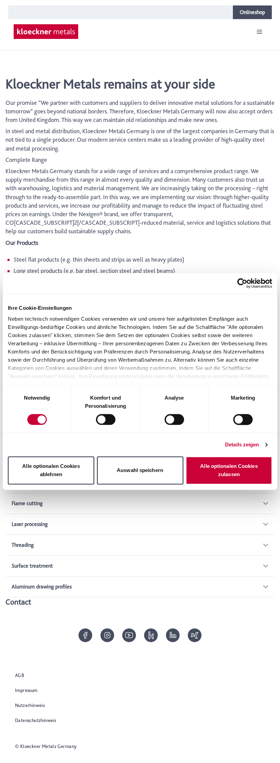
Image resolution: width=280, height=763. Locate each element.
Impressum (26, 690)
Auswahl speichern (140, 470)
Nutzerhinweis (30, 705)
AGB (19, 675)
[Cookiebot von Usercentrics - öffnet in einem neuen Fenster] (242, 283)
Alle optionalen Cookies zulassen (228, 470)
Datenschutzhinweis (35, 720)
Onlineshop (252, 12)
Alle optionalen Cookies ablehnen (51, 470)
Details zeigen (242, 444)
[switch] (105, 419)
